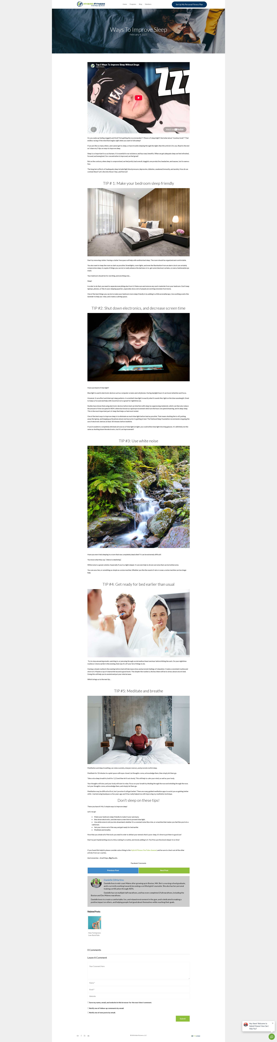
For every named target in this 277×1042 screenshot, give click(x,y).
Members (148, 4)
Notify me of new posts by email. (102, 1012)
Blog (140, 4)
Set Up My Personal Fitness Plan (189, 4)
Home (125, 4)
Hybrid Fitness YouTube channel (144, 850)
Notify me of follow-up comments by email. (106, 1008)
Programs (133, 4)
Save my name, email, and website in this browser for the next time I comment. (120, 1002)
